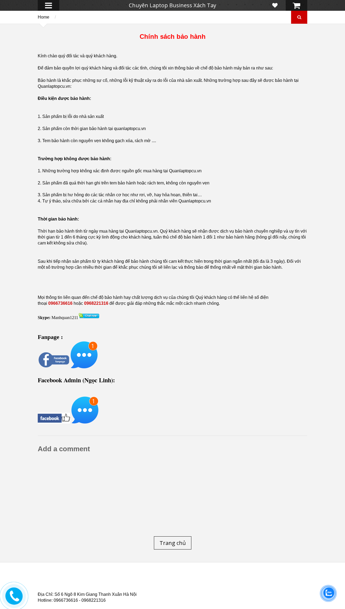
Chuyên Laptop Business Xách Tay (172, 5)
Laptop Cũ (217, 580)
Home (43, 17)
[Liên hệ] (15, 599)
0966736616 (60, 303)
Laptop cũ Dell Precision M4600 (194, 583)
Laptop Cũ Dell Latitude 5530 (86, 590)
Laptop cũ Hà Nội (253, 580)
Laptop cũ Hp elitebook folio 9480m (121, 583)
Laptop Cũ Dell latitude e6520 (151, 590)
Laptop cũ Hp (81, 580)
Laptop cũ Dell (119, 580)
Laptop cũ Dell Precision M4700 (263, 583)
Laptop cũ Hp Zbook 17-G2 (218, 587)
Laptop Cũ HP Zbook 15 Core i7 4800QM (149, 587)
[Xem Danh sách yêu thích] (275, 5)
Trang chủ (47, 580)
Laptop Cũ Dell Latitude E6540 (76, 587)
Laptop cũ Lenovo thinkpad (170, 580)
